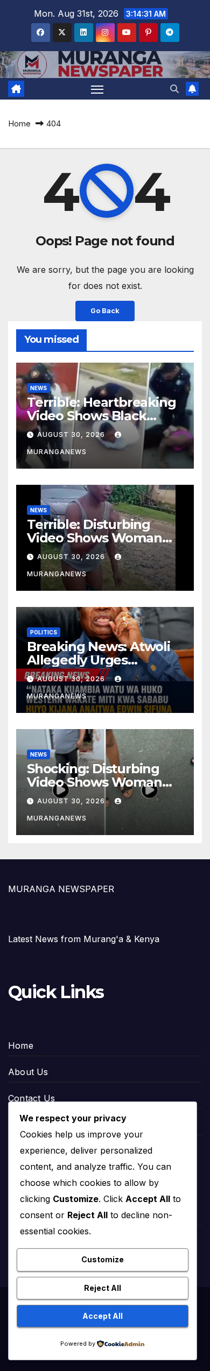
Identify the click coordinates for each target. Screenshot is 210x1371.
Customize (102, 1259)
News (38, 388)
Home (19, 123)
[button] (174, 88)
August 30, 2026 (72, 434)
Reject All (102, 1287)
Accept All (102, 1315)
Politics (43, 632)
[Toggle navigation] (97, 88)
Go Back (105, 311)
